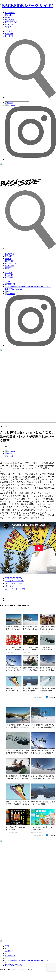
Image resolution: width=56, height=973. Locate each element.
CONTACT (10, 284)
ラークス (9, 586)
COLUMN (9, 24)
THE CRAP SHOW (13, 578)
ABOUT (9, 282)
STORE (8, 31)
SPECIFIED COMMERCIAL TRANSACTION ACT (28, 286)
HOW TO (9, 20)
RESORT (9, 36)
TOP (7, 946)
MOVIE (8, 15)
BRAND (9, 34)
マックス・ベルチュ (14, 583)
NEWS (8, 17)
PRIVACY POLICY (13, 289)
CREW (8, 27)
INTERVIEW (11, 22)
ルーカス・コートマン (15, 589)
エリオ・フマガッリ (14, 581)
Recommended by (40, 697)
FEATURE (10, 12)
